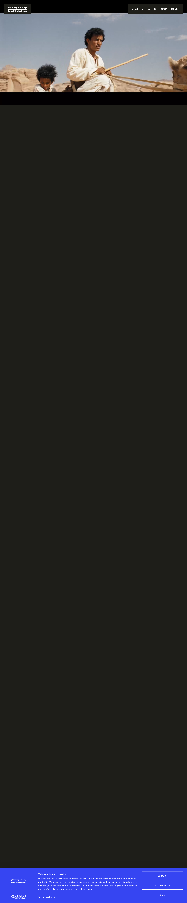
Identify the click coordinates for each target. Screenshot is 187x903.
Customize (160, 885)
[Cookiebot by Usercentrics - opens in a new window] (19, 897)
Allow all (162, 875)
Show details (45, 897)
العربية (135, 9)
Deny (162, 895)
